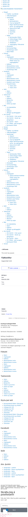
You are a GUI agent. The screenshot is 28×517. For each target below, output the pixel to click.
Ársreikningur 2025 (12, 50)
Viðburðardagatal (11, 15)
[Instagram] (11, 481)
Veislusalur (7, 412)
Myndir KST (6, 2)
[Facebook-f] (2, 481)
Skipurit (12, 19)
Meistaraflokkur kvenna (13, 68)
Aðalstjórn (12, 30)
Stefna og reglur (11, 103)
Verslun (6, 127)
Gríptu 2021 (13, 85)
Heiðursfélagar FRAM (16, 39)
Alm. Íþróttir (7, 114)
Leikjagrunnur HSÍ (9, 407)
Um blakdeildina (11, 107)
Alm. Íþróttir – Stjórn (12, 121)
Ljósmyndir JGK (8, 411)
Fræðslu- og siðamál (12, 14)
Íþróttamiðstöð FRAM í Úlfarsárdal (13, 403)
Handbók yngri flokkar (13, 82)
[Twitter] (15, 481)
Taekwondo (7, 94)
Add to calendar (14, 268)
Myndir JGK (6, 1)
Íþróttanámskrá (14, 21)
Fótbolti (6, 53)
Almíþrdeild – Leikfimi (10, 467)
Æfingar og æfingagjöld (13, 112)
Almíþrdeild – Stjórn (9, 471)
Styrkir (11, 33)
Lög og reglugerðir (15, 23)
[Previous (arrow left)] (1, 516)
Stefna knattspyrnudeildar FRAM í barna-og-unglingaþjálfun (17, 60)
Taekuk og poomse (9, 384)
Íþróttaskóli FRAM (12, 125)
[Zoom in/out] (10, 514)
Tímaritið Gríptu (11, 84)
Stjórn (8, 55)
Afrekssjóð (10, 46)
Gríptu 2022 (13, 87)
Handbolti (6, 71)
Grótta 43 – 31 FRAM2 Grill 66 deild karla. (17, 318)
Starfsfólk (12, 32)
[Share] (4, 514)
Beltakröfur (10, 100)
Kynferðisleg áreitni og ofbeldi (12, 405)
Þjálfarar (9, 64)
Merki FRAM (10, 51)
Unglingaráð (10, 57)
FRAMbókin (13, 42)
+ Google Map (8, 314)
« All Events (4, 249)
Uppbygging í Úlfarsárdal (17, 44)
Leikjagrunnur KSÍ (9, 409)
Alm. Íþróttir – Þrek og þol (14, 116)
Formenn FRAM (14, 41)
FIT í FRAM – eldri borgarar (14, 123)
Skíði (5, 89)
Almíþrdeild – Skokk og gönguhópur (14, 469)
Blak (5, 105)
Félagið (6, 12)
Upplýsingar (10, 17)
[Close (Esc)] (1, 514)
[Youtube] (7, 481)
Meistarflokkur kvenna (10, 362)
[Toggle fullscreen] (7, 514)
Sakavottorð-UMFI (15, 28)
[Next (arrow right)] (4, 516)
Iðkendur (9, 102)
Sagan (8, 35)
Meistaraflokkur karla (13, 66)
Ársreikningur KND (12, 69)
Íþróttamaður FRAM (15, 37)
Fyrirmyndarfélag (11, 48)
